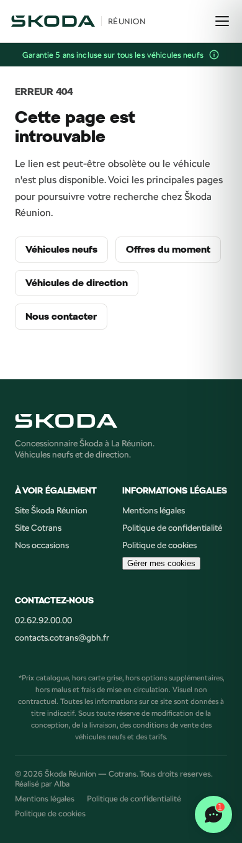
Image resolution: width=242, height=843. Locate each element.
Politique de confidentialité (172, 527)
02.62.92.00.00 (43, 620)
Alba (61, 783)
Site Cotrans (38, 527)
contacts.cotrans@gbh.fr (62, 637)
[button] (214, 54)
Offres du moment (168, 249)
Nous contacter (61, 316)
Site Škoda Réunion (51, 510)
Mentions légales (153, 510)
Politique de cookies (159, 545)
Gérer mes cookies (161, 563)
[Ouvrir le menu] (222, 21)
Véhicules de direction (76, 283)
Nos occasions (42, 545)
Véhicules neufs (61, 249)
